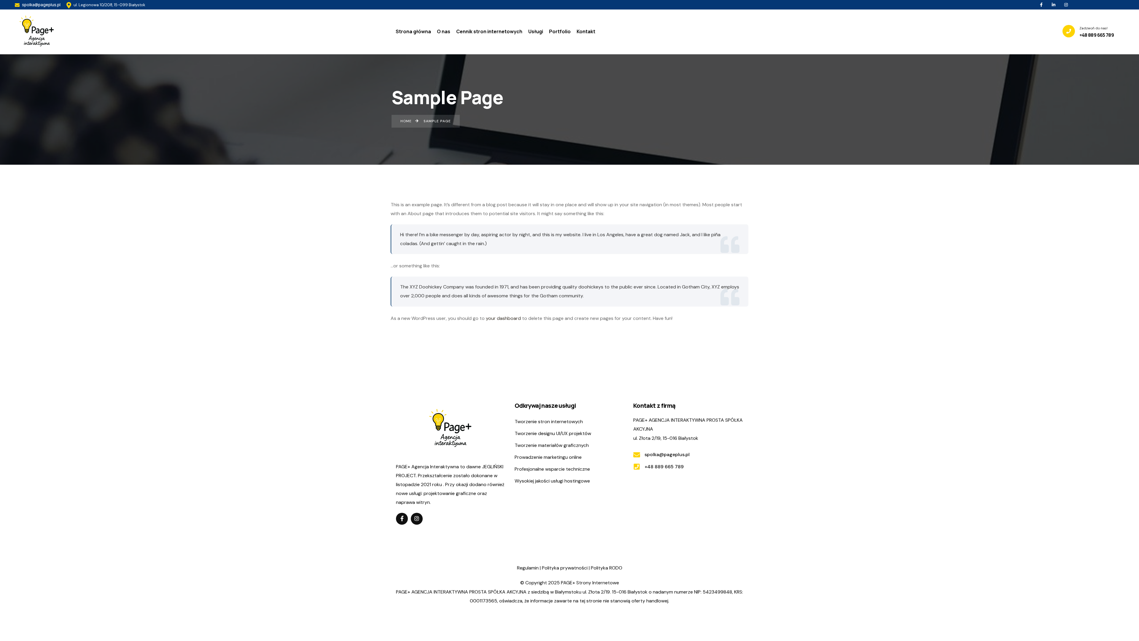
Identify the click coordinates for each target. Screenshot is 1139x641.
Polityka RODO (606, 568)
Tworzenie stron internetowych (549, 421)
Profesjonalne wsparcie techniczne (552, 469)
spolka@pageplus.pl (41, 4)
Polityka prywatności (565, 568)
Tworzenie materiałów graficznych (552, 445)
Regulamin (528, 568)
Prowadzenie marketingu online (548, 457)
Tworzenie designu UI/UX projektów (553, 433)
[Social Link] (1041, 4)
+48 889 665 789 (664, 467)
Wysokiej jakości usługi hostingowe (552, 481)
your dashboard (503, 318)
